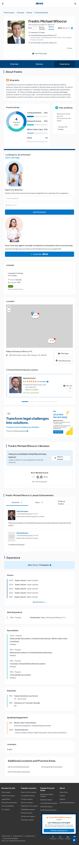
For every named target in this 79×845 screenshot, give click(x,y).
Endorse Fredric (61, 502)
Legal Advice (6, 799)
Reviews (39, 64)
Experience (65, 64)
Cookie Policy (29, 836)
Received (17, 502)
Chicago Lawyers (27, 799)
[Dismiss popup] (74, 840)
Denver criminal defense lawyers (18, 767)
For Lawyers (6, 809)
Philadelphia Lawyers (28, 809)
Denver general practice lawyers (51, 767)
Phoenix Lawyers (26, 813)
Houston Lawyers (27, 802)
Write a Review (51, 28)
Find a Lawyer (6, 792)
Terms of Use (6, 836)
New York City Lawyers (28, 792)
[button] (32, 314)
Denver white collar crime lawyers (19, 772)
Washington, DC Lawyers (29, 806)
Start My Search (39, 212)
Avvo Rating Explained (67, 802)
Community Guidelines (10, 838)
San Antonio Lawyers (28, 816)
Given (39, 502)
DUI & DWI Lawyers (46, 806)
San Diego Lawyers (27, 820)
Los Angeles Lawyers (28, 796)
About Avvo (64, 792)
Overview (14, 64)
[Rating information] (72, 28)
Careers (62, 796)
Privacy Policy (17, 836)
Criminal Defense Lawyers (49, 803)
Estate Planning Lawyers (48, 810)
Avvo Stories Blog (8, 806)
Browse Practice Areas (9, 802)
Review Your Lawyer (8, 796)
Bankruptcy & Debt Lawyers (46, 795)
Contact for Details (62, 128)
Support (62, 799)
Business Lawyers (46, 800)
